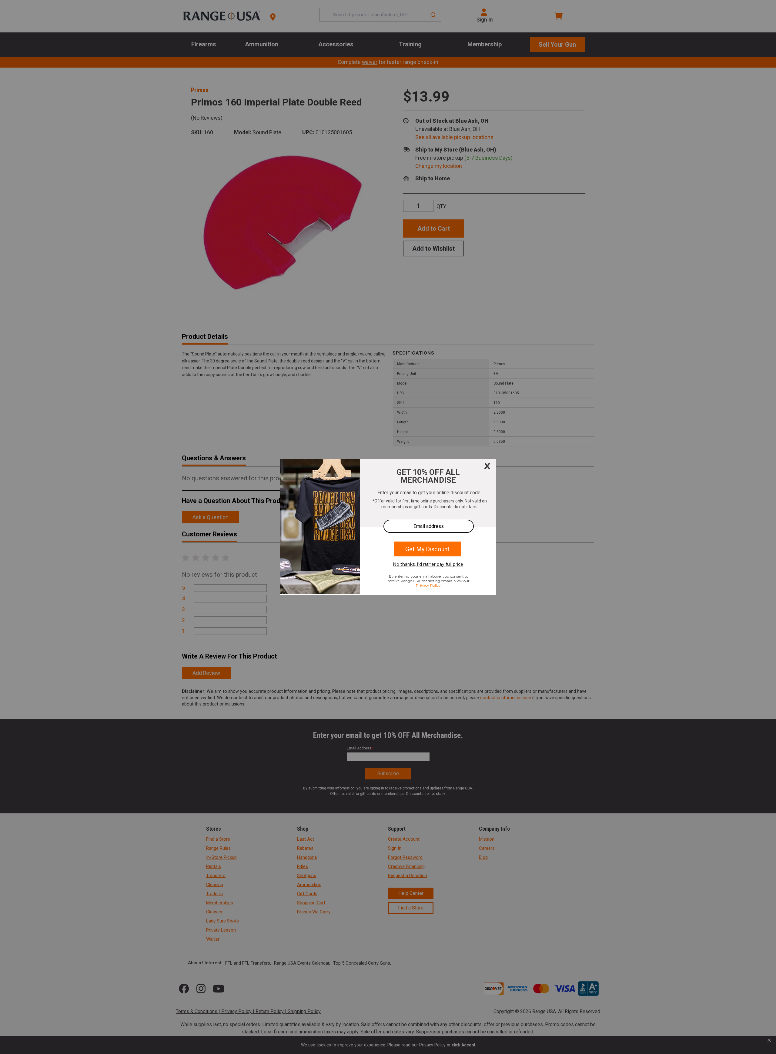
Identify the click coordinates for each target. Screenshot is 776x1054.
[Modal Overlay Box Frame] (388, 527)
